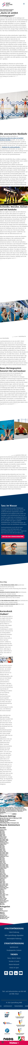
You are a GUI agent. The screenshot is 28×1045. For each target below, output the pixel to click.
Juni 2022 (2, 879)
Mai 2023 (2, 872)
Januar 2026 (3, 838)
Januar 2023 (3, 874)
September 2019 (4, 901)
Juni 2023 (2, 870)
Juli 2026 (2, 831)
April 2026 (2, 834)
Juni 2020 (2, 896)
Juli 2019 (2, 903)
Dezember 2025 (4, 839)
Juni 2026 (2, 832)
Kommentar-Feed (4, 917)
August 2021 (3, 889)
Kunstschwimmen (11, 810)
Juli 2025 (2, 845)
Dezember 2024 (4, 852)
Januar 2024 (3, 863)
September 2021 (4, 887)
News (1, 908)
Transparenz (18, 1006)
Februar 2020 (3, 898)
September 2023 (4, 867)
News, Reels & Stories (14, 958)
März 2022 (2, 883)
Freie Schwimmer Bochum (18, 809)
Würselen (20, 811)
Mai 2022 (2, 880)
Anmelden (2, 915)
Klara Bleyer (3, 810)
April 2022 (2, 881)
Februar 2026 (3, 837)
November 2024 (4, 854)
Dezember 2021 (4, 884)
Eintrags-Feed (3, 916)
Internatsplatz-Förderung (14, 939)
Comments (3, 812)
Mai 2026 (2, 833)
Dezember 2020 (4, 895)
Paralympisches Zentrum (14, 950)
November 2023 (4, 866)
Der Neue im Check (5, 819)
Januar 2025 (3, 851)
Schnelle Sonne (4, 821)
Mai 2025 (2, 848)
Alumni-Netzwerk (14, 964)
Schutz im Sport (14, 968)
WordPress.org (3, 918)
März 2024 (2, 862)
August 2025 (3, 844)
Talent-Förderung (14, 932)
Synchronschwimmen (11, 811)
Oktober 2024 (3, 855)
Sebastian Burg (4, 807)
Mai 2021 (2, 892)
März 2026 (2, 836)
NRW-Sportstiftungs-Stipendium (14, 935)
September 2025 (4, 843)
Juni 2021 (2, 891)
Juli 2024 (2, 857)
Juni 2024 (2, 858)
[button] (2, 1042)
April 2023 (2, 873)
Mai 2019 (2, 904)
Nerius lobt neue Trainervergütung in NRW (11, 818)
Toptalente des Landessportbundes (11, 147)
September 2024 (4, 856)
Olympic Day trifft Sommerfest (8, 820)
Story (15, 807)
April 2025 (2, 849)
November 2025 (4, 840)
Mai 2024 (2, 860)
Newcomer (19, 810)
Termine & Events (14, 961)
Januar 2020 (3, 899)
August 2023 (3, 868)
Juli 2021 (2, 890)
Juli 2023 (2, 869)
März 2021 (2, 893)
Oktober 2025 (3, 842)
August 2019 (3, 902)
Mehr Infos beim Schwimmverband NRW (12, 536)
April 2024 (2, 861)
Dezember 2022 (4, 875)
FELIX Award (8, 809)
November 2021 (4, 885)
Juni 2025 (2, 846)
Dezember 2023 (4, 864)
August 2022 (3, 878)
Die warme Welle (7, 11)
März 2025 (2, 850)
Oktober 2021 (3, 886)
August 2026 (3, 829)
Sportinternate (14, 947)
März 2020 (2, 897)
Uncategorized (3, 911)
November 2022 (4, 877)
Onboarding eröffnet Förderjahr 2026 (9, 823)
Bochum (2, 809)
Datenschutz (8, 1006)
